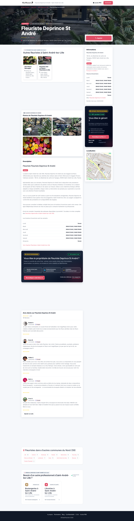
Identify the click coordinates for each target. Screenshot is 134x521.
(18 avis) (32, 37)
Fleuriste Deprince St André (97, 98)
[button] (99, 165)
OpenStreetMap (102, 179)
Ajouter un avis (28, 414)
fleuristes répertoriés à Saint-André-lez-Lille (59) (39, 213)
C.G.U (77, 514)
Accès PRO (83, 514)
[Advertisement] (52, 96)
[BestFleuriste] (27, 2)
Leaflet (95, 179)
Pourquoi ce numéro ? (91, 70)
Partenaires (57, 514)
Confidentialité (70, 514)
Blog (63, 514)
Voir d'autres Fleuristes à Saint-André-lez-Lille (36, 245)
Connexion (108, 2)
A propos (50, 514)
